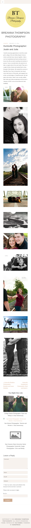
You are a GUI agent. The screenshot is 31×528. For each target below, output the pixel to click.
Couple (5, 43)
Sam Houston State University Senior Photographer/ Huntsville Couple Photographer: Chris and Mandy (15, 446)
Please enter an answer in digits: (11, 490)
